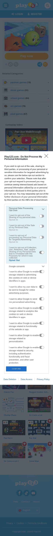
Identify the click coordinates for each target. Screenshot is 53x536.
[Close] (47, 157)
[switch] (41, 216)
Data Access (26, 379)
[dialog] (26, 268)
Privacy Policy (43, 379)
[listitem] (26, 209)
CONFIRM (16, 369)
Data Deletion (10, 379)
